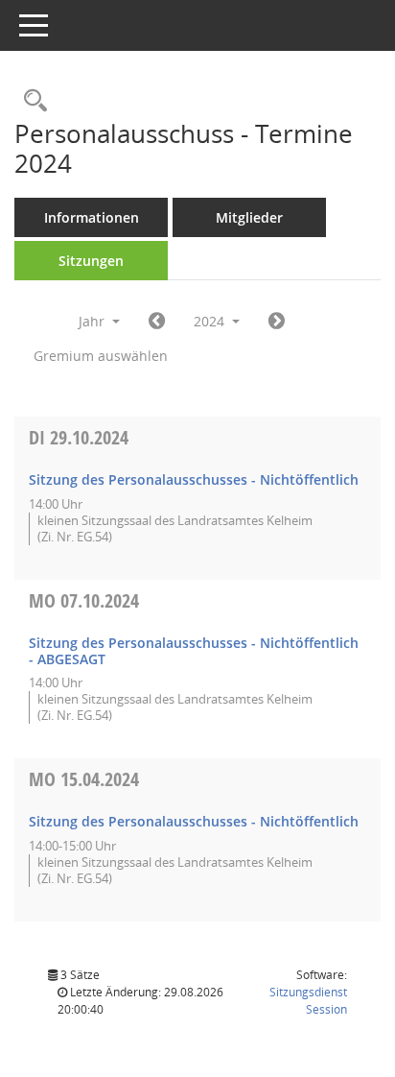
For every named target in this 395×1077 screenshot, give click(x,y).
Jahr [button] (93, 321)
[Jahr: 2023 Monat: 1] (156, 321)
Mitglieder (249, 217)
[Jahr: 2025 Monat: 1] (276, 321)
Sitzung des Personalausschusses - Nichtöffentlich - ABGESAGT (194, 651)
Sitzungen (91, 260)
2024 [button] (211, 321)
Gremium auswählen (101, 356)
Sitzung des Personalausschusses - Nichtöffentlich (194, 479)
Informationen (91, 217)
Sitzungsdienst (308, 1000)
